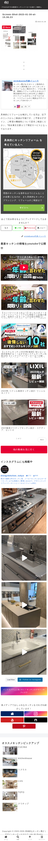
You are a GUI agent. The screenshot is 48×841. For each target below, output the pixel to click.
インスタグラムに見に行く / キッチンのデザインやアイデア (24, 691)
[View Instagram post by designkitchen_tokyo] (44, 531)
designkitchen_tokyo (12, 490)
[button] (41, 228)
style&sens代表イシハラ (26, 81)
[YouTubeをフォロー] (22, 106)
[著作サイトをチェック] (15, 106)
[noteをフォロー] (25, 106)
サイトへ (24, 208)
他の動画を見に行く (24, 449)
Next (42, 439)
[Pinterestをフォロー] (29, 106)
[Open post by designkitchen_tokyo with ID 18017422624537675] (24, 652)
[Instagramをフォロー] (18, 106)
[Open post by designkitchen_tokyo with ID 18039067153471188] (24, 605)
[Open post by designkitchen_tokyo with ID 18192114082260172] (24, 558)
